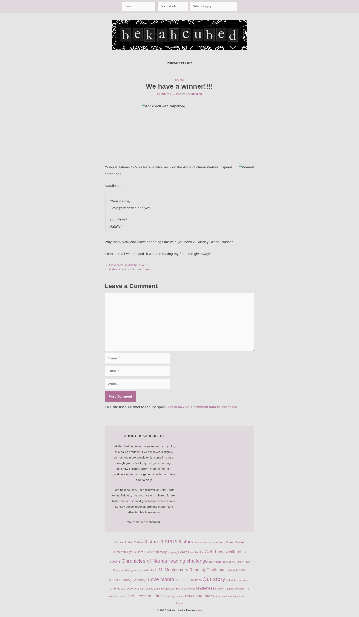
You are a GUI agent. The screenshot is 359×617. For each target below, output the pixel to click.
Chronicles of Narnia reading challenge (165, 561)
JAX (151, 570)
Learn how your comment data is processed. (203, 407)
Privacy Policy (179, 63)
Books (183, 552)
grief (145, 570)
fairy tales (229, 561)
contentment (215, 562)
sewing (191, 588)
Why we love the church (230, 596)
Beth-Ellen (144, 552)
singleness (205, 588)
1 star (129, 542)
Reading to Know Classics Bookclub (165, 588)
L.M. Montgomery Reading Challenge (190, 569)
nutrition (196, 579)
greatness (136, 570)
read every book (121, 588)
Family (240, 561)
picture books (233, 580)
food (247, 561)
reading (138, 588)
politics (246, 580)
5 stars (185, 541)
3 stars (151, 541)
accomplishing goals (204, 542)
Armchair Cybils (124, 552)
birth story (160, 552)
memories (182, 580)
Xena (199, 610)
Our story (213, 579)
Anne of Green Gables (230, 542)
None (179, 79)
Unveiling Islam (199, 596)
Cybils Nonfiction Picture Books (130, 269)
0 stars (119, 542)
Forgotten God (121, 570)
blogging (172, 552)
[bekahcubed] (179, 35)
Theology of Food (174, 596)
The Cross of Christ (145, 596)
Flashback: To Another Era (126, 265)
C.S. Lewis (216, 551)
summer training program (229, 588)
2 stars (139, 542)
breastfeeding (196, 552)
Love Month (161, 579)
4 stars (168, 541)
